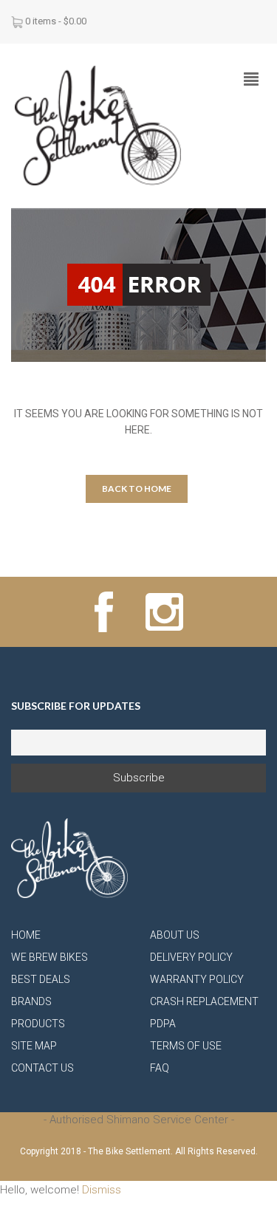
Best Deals (40, 979)
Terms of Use (186, 1046)
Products (38, 1023)
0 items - (55, 21)
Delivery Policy (191, 957)
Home (26, 935)
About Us (174, 935)
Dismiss (101, 1189)
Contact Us (42, 1068)
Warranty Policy (197, 979)
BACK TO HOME (136, 488)
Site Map (34, 1046)
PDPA (163, 1023)
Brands (31, 1001)
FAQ (159, 1068)
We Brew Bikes (49, 957)
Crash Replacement (204, 1001)
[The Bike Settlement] (98, 124)
